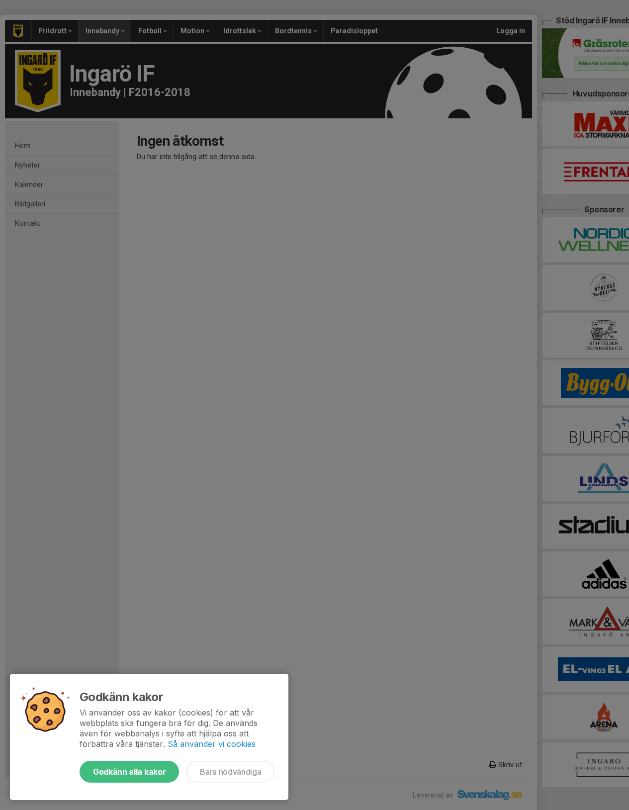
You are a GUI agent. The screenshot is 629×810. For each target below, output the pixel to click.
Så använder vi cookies (212, 744)
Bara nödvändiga (230, 772)
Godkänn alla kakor (129, 772)
